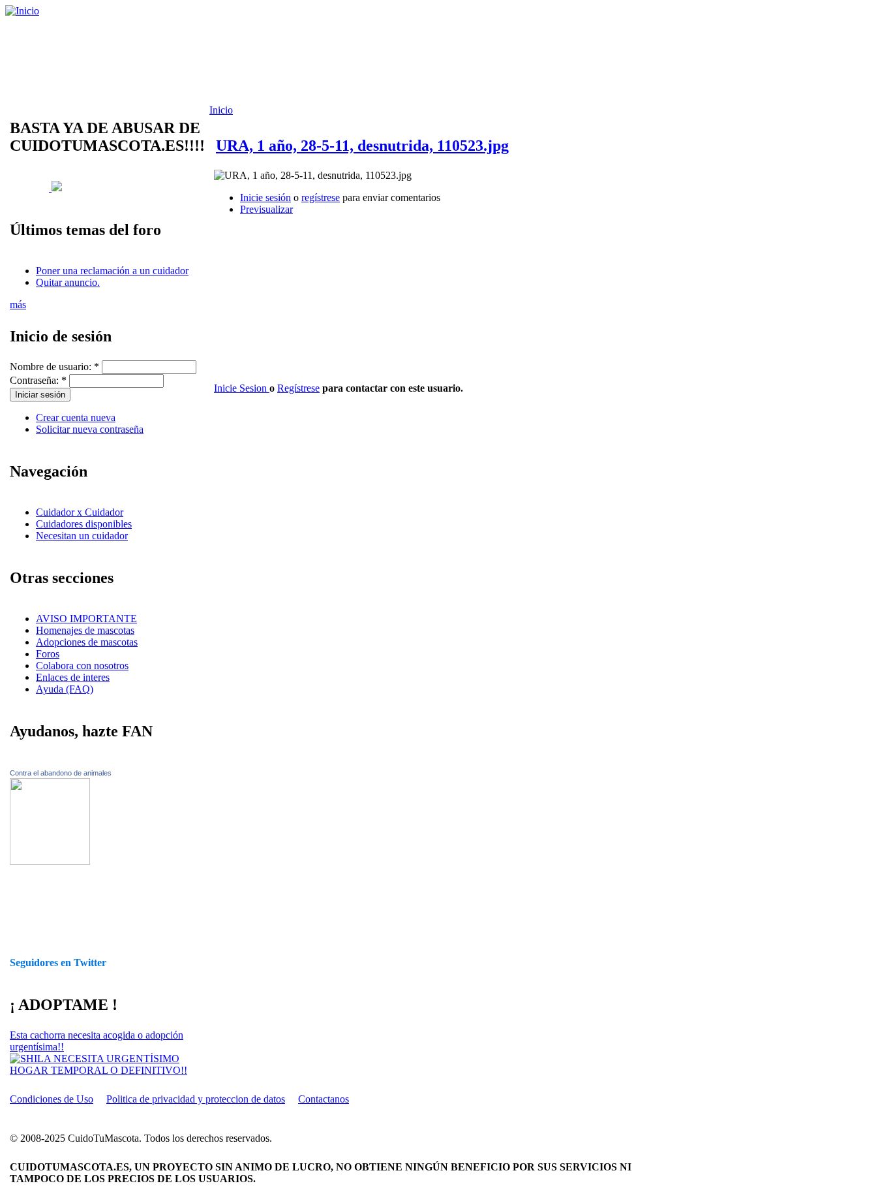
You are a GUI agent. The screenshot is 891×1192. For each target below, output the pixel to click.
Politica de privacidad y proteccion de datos (195, 1099)
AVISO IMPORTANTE (86, 618)
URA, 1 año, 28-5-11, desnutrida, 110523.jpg (362, 145)
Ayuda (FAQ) (64, 689)
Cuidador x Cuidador (79, 512)
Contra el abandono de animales (61, 773)
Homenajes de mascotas (85, 630)
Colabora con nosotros (82, 665)
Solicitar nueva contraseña (89, 429)
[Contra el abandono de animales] (50, 861)
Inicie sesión (265, 197)
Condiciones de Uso (51, 1099)
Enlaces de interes (73, 677)
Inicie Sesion (241, 388)
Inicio (221, 110)
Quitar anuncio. (68, 282)
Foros (47, 653)
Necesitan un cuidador (82, 535)
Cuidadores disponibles (84, 523)
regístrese (320, 197)
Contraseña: (38, 380)
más (18, 304)
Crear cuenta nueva (75, 417)
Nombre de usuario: (54, 366)
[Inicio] (22, 10)
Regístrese (298, 388)
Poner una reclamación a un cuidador (112, 270)
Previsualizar (266, 209)
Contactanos (323, 1099)
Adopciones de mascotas (87, 642)
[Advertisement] (336, 61)
